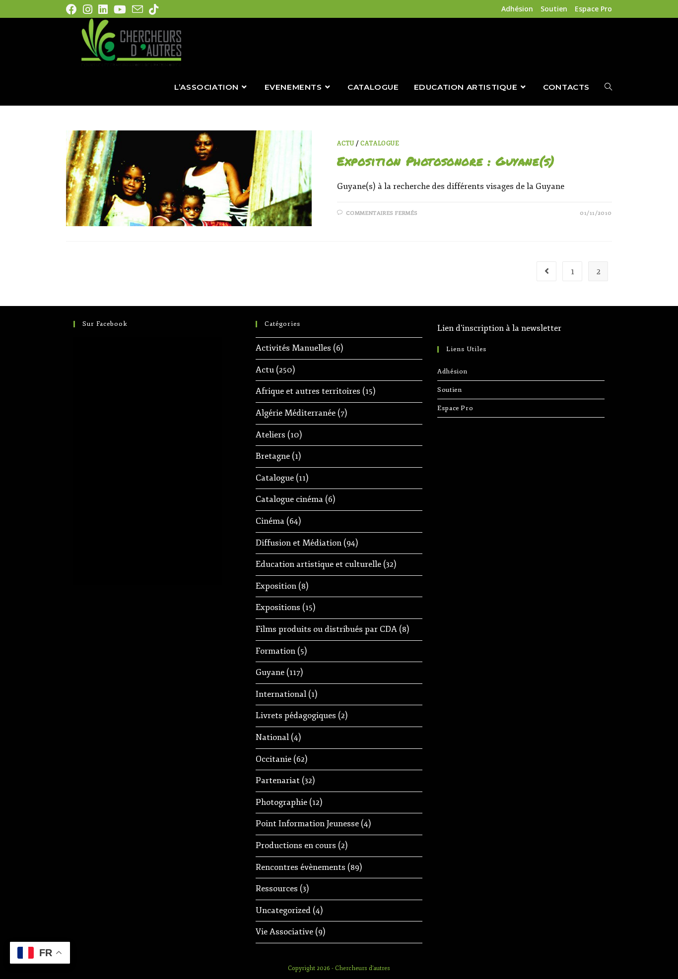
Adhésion (517, 8)
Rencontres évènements (300, 867)
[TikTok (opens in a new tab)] (153, 9)
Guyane (270, 672)
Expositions (278, 607)
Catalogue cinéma (289, 499)
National (272, 737)
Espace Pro (593, 8)
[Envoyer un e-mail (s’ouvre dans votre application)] (137, 9)
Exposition (276, 586)
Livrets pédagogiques (296, 715)
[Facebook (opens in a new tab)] (73, 9)
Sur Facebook (105, 324)
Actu (345, 143)
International (281, 694)
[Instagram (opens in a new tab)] (87, 9)
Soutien (554, 8)
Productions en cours (296, 845)
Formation (275, 651)
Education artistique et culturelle (318, 564)
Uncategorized (283, 910)
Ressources (277, 888)
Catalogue (379, 143)
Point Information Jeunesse (307, 823)
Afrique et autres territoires (308, 391)
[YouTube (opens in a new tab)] (120, 9)
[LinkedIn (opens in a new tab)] (103, 9)
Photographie (281, 802)
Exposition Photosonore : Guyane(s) (445, 161)
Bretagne (273, 456)
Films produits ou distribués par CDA (326, 629)
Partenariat (278, 780)
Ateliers (270, 434)
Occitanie (273, 759)
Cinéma (270, 521)
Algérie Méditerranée (296, 413)
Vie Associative (284, 931)
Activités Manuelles (293, 348)
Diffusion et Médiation (298, 543)
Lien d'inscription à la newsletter (499, 328)
